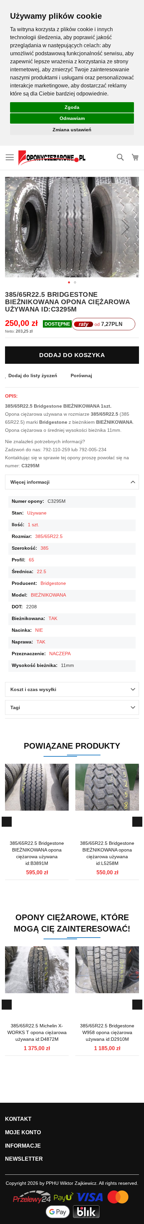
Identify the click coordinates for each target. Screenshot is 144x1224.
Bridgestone (53, 583)
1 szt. (33, 524)
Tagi (15, 707)
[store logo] (51, 157)
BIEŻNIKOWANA (48, 595)
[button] (125, 227)
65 (31, 559)
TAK (53, 618)
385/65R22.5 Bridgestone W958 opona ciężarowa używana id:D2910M (107, 1032)
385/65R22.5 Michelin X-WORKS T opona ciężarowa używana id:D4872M (37, 1032)
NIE (39, 630)
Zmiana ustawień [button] (72, 129)
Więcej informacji (30, 482)
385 (45, 548)
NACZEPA (60, 653)
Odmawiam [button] (72, 118)
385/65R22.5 (49, 536)
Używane (37, 513)
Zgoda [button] (72, 107)
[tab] (72, 482)
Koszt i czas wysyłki (33, 689)
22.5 (41, 571)
